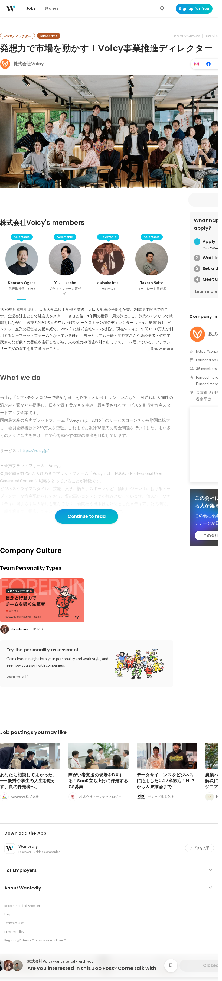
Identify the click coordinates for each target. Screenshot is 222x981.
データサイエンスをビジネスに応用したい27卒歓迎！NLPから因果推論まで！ (165, 781)
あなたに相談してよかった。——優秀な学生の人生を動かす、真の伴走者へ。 (28, 781)
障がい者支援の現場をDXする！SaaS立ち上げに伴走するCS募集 (98, 781)
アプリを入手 (199, 848)
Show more (162, 348)
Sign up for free (194, 8)
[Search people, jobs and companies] (162, 8)
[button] (111, 833)
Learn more (206, 291)
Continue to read (87, 516)
